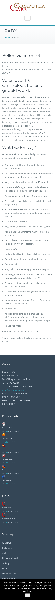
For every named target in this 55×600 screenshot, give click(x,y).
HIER (6, 431)
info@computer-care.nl (13, 390)
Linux (4, 568)
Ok (27, 595)
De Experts (7, 548)
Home (7, 37)
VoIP (4, 553)
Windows (6, 543)
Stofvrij (5, 563)
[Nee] (51, 589)
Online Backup (9, 573)
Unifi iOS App (8, 578)
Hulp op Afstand (10, 558)
